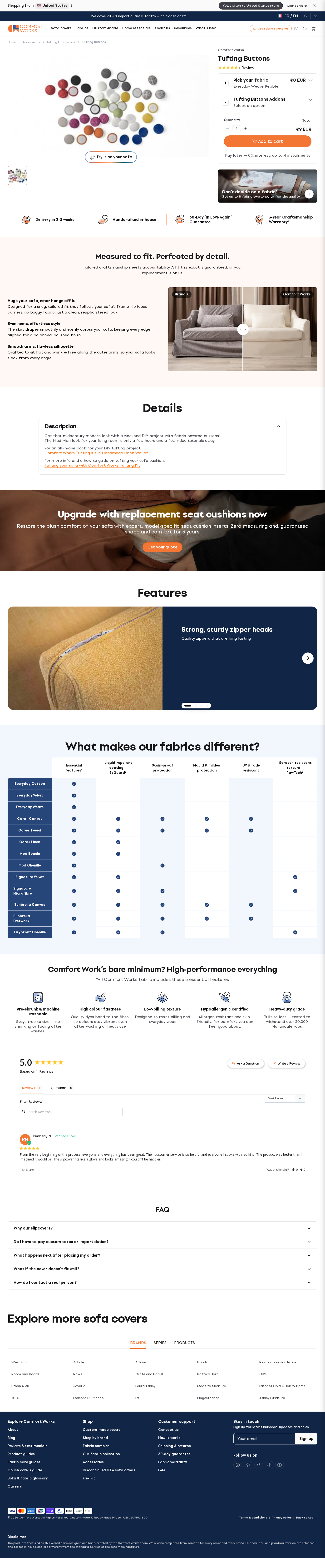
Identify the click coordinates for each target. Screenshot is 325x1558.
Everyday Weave (30, 807)
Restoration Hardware (277, 1362)
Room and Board (25, 1374)
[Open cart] (313, 28)
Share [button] (29, 1170)
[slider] (242, 329)
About (13, 1430)
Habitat (203, 1362)
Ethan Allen (20, 1386)
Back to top (305, 1517)
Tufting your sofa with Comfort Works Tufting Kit (92, 465)
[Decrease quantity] (227, 128)
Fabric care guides (24, 1462)
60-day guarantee (174, 1454)
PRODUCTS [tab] (184, 1342)
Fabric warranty (172, 1462)
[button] (267, 83)
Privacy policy (281, 1517)
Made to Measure (211, 1386)
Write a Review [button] (289, 1063)
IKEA (15, 1398)
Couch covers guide (25, 1470)
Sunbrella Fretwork (21, 918)
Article (78, 1362)
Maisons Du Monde (88, 1398)
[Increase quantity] (245, 128)
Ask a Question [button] (248, 1063)
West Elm (19, 1362)
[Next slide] (308, 658)
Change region (297, 5)
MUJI (139, 1398)
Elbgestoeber (208, 1398)
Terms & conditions (253, 1517)
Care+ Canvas (29, 819)
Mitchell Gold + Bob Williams (282, 1386)
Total (306, 121)
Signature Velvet (29, 877)
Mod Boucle (30, 854)
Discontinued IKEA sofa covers (109, 1470)
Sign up (306, 1438)
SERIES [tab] (160, 1342)
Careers (15, 1486)
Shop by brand (95, 1438)
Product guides (21, 1454)
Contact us (168, 1430)
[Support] (305, 16)
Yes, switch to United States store (251, 6)
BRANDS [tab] (138, 1342)
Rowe (77, 1374)
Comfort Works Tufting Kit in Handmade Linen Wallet (96, 453)
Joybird (79, 1386)
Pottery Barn (207, 1374)
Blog (11, 1438)
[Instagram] (237, 1465)
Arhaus (141, 1362)
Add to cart (270, 141)
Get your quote (162, 547)
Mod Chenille (30, 865)
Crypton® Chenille (30, 932)
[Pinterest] (248, 1465)
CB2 (262, 1374)
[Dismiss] (314, 6)
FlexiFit (89, 1478)
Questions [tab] (59, 1087)
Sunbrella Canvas (29, 905)
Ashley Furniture (272, 1398)
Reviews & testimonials (27, 1446)
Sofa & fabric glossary (28, 1478)
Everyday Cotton (30, 784)
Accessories (93, 1462)
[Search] (305, 28)
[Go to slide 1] (17, 175)
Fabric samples (96, 1446)
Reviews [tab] (28, 1087)
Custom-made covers (102, 1430)
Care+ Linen (29, 842)
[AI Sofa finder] (296, 28)
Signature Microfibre (22, 891)
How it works (169, 1438)
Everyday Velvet (29, 795)
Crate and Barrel (149, 1374)
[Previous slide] (17, 658)
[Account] (314, 16)
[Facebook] (258, 1465)
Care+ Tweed (29, 830)
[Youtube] (279, 1465)
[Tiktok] (269, 1465)
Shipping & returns (174, 1446)
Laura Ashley (145, 1386)
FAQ (161, 1470)
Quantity (232, 120)
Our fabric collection (101, 1454)
